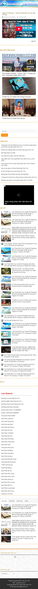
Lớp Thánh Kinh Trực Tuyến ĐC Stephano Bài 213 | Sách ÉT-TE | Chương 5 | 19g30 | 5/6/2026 (24, 341)
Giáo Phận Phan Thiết (7, 476)
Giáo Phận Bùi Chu (6, 436)
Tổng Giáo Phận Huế (7, 447)
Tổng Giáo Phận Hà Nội (8, 415)
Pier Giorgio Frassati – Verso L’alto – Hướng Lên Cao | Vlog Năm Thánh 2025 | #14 (18, 74)
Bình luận (20, 501)
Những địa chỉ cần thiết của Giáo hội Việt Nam (15, 174)
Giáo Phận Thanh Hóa (7, 442)
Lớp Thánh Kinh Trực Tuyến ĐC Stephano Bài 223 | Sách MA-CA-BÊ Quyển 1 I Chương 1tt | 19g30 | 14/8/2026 (24, 221)
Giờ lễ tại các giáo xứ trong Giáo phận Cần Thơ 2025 (16, 180)
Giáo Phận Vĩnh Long (7, 491)
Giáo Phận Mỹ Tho (6, 485)
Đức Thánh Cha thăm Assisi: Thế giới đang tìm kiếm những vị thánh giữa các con (23, 237)
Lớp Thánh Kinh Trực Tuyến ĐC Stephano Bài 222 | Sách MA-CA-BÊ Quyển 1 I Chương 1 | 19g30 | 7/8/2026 (24, 250)
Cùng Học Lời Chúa (7, 494)
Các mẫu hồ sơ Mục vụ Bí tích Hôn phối (13, 156)
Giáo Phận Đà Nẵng (7, 450)
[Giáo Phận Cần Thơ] (19, 4)
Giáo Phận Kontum (7, 456)
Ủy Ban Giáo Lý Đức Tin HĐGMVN (11, 410)
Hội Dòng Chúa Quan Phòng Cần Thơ (12, 404)
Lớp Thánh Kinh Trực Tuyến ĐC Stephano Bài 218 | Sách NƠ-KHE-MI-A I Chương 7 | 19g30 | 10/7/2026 (24, 294)
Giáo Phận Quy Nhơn (7, 453)
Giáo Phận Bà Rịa (6, 468)
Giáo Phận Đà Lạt (6, 470)
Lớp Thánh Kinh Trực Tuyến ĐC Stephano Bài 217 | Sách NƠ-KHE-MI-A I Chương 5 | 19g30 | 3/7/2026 (24, 309)
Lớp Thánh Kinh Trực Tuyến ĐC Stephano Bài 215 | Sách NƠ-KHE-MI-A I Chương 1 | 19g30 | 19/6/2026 (24, 325)
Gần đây (4, 501)
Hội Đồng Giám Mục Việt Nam (10, 407)
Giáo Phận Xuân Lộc (7, 479)
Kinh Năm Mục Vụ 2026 (8, 153)
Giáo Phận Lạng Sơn (7, 418)
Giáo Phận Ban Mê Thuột (8, 459)
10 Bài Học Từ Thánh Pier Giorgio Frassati (16, 97)
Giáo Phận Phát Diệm (7, 439)
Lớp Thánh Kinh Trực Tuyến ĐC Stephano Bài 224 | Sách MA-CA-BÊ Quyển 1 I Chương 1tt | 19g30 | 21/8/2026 (24, 213)
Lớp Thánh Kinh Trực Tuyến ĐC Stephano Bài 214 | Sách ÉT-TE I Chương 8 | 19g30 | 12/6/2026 (24, 333)
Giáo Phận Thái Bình (7, 433)
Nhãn (26, 501)
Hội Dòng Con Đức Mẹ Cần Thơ (10, 398)
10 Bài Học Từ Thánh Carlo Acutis (13, 118)
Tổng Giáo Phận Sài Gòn (8, 462)
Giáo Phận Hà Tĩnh (6, 430)
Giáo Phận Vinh (5, 444)
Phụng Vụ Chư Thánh (9, 17)
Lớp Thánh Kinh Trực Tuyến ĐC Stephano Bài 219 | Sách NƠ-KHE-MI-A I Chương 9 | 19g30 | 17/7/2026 (24, 278)
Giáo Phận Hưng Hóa (7, 421)
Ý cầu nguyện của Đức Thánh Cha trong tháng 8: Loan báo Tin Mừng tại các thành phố (24, 538)
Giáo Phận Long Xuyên (8, 488)
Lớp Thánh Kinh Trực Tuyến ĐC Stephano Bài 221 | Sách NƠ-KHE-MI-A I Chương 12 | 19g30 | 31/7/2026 (24, 257)
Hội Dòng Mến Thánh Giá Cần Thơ (11, 401)
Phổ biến (11, 501)
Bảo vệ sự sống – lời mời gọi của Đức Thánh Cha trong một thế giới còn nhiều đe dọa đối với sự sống (24, 270)
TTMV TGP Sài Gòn (7, 465)
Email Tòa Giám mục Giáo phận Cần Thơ (13, 171)
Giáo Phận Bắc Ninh (7, 424)
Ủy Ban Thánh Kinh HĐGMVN (10, 413)
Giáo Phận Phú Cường (8, 482)
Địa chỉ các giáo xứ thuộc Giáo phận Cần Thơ (14, 168)
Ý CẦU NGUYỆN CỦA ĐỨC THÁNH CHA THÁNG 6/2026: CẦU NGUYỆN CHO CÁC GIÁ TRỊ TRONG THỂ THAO (24, 348)
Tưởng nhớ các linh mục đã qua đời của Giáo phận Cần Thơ (19, 177)
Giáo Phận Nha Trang (7, 473)
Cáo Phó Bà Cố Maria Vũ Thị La (13, 320)
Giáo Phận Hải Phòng (7, 427)
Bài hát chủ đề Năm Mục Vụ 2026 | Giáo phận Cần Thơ (17, 150)
